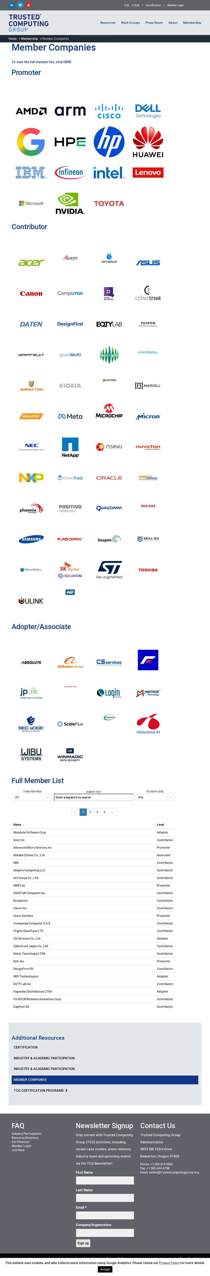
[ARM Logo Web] (70, 111)
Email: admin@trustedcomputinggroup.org (169, 1172)
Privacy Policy (169, 1263)
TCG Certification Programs (39, 1091)
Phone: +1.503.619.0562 (156, 1164)
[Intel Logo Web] (109, 172)
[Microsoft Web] (31, 203)
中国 (126, 5)
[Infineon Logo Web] (70, 172)
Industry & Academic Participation (44, 1058)
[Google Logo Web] (31, 142)
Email (81, 1207)
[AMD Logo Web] (31, 111)
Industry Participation (27, 1133)
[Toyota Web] (109, 203)
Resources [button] (107, 23)
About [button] (173, 23)
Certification (153, 5)
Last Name (84, 1190)
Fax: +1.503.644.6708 (155, 1168)
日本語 (135, 5)
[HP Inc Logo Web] (109, 142)
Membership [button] (192, 23)
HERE (67, 62)
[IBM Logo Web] (31, 172)
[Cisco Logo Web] (109, 111)
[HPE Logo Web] (70, 142)
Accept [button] (105, 1269)
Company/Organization (93, 1225)
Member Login (175, 5)
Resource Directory (25, 1137)
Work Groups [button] (130, 23)
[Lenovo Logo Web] (148, 172)
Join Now (18, 1150)
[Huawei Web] (148, 142)
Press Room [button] (154, 23)
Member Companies (30, 1080)
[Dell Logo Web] (148, 111)
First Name (84, 1172)
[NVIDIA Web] (70, 203)
